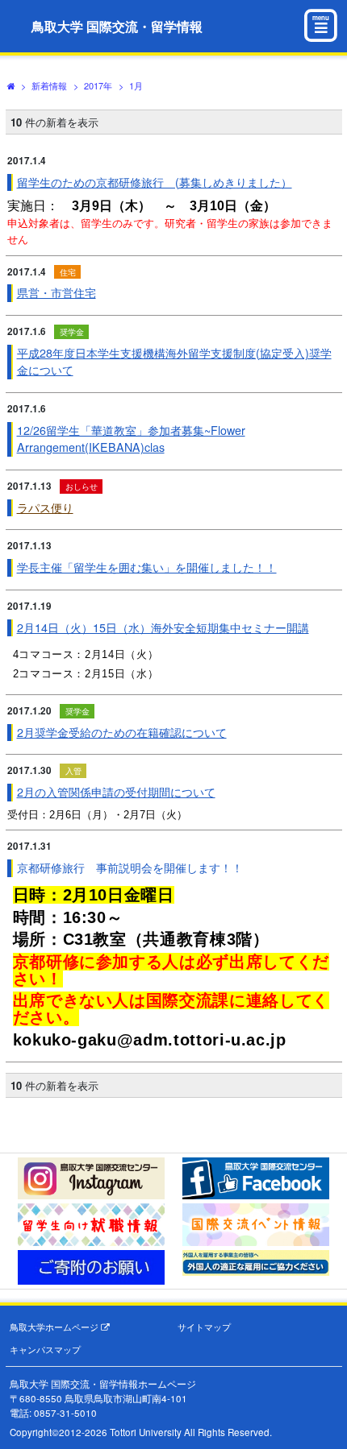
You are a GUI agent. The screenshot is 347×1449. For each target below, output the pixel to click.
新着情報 (49, 85)
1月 (136, 85)
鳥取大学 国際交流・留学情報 (117, 26)
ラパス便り (45, 507)
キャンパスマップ (45, 1349)
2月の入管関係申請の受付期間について (116, 792)
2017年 (98, 85)
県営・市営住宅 (56, 292)
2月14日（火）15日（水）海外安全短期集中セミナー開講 (163, 627)
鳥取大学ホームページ (55, 1327)
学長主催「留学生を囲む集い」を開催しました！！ (147, 567)
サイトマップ (204, 1327)
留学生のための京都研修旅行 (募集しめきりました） (154, 182)
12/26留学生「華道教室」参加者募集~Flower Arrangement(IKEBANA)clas (131, 438)
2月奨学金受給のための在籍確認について (122, 732)
